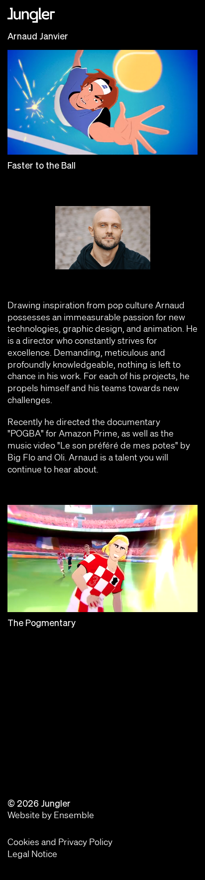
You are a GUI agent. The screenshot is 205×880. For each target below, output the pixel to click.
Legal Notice (32, 853)
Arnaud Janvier (37, 36)
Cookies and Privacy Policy (59, 841)
